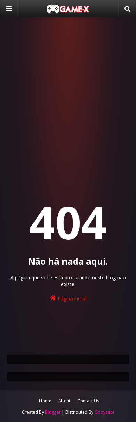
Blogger (53, 412)
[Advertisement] (68, 96)
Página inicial (71, 298)
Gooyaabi (104, 412)
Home (45, 401)
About (64, 401)
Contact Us (88, 401)
